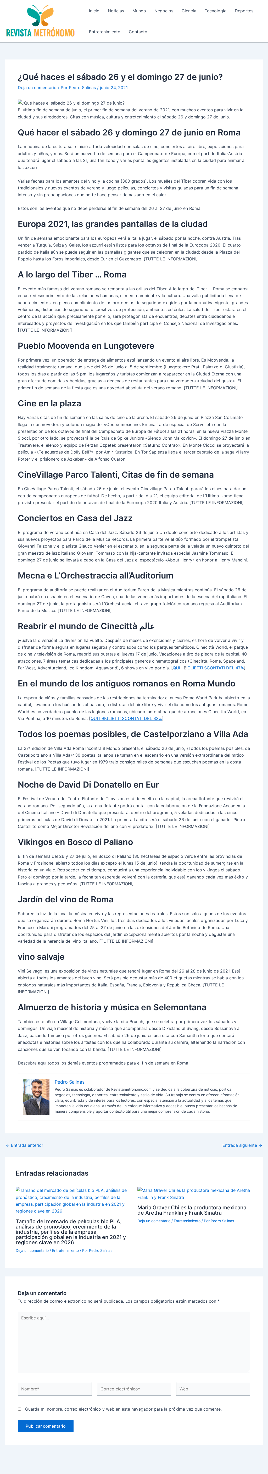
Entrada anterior (24, 1145)
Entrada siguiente (242, 1145)
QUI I (178, 667)
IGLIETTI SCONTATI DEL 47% (215, 667)
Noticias (116, 10)
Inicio (94, 10)
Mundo (139, 10)
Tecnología (215, 10)
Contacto (138, 31)
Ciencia (189, 10)
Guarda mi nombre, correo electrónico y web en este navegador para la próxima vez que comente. (123, 1409)
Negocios (163, 10)
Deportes (244, 10)
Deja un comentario (37, 87)
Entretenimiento (104, 31)
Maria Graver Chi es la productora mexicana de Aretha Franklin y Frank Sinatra (191, 1210)
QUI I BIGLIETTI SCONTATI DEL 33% (126, 718)
